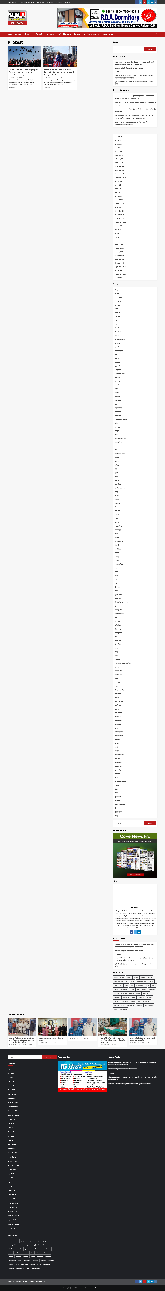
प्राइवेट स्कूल (118, 598)
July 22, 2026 (53, 1042)
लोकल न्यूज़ (118, 739)
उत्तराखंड (117, 385)
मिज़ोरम (116, 678)
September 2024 (120, 222)
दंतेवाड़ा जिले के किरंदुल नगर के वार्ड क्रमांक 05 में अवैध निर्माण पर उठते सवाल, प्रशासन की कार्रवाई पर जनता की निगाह (134, 77)
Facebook (11, 1282)
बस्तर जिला (117, 621)
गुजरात (116, 446)
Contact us (50, 2)
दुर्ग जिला (117, 537)
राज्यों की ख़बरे (37, 34)
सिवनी (116, 793)
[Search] (156, 34)
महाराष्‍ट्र (117, 667)
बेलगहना (117, 648)
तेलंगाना (117, 514)
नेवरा (116, 568)
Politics (117, 309)
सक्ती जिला (117, 758)
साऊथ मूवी (117, 774)
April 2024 (118, 241)
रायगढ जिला (118, 716)
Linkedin (39, 1282)
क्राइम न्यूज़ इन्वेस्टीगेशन (121, 419)
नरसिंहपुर (117, 556)
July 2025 (118, 185)
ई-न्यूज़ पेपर (118, 370)
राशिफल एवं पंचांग (119, 732)
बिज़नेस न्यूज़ (118, 629)
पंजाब (116, 583)
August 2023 (119, 270)
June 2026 (118, 144)
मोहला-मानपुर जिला (119, 690)
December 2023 (120, 255)
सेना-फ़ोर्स (117, 800)
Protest (18, 64)
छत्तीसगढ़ (26, 34)
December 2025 (120, 166)
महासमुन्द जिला (118, 671)
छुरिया (116, 473)
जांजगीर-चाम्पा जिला (120, 488)
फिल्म (116, 606)
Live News (118, 301)
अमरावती (117, 347)
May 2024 (118, 237)
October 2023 (119, 263)
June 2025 (118, 189)
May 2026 (118, 148)
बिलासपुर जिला (118, 633)
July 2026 (118, 140)
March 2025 (119, 200)
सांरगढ (116, 777)
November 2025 (120, 170)
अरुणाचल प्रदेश (119, 351)
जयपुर (116, 476)
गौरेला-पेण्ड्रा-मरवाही (120, 453)
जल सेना (117, 480)
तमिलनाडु (117, 499)
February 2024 (120, 248)
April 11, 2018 (21, 77)
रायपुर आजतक (118, 720)
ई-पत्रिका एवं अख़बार (90, 34)
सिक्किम (117, 785)
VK (45, 1282)
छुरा (116, 469)
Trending (118, 328)
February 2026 (120, 159)
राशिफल (117, 728)
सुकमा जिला (118, 796)
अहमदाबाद (117, 362)
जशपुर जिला (118, 484)
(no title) (118, 72)
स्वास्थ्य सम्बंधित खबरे (120, 804)
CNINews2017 (13, 77)
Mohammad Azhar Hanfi (15, 1044)
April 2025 (118, 196)
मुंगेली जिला (117, 682)
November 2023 (120, 259)
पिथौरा (116, 591)
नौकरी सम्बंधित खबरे (63, 34)
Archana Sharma (44, 1042)
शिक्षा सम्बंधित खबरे (119, 755)
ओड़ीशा (116, 389)
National (12, 64)
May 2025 (118, 192)
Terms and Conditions (27, 2)
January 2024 (119, 252)
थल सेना (117, 522)
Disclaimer (59, 2)
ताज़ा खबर (17, 34)
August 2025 (119, 181)
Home (10, 34)
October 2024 (119, 218)
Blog (116, 290)
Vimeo (32, 1282)
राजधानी (117, 697)
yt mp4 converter (121, 109)
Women (117, 335)
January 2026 (119, 162)
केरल (116, 404)
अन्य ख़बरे (50, 34)
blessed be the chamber (123, 96)
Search (116, 42)
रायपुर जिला (118, 724)
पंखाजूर (116, 575)
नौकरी (116, 572)
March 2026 (119, 155)
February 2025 (120, 203)
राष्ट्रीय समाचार (119, 735)
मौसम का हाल (118, 694)
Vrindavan (118, 332)
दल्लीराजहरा (118, 530)
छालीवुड (117, 465)
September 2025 (120, 177)
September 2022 (120, 274)
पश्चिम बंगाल (118, 587)
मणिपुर (116, 655)
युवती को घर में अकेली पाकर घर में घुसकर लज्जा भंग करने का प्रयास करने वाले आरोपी (134, 83)
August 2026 (119, 136)
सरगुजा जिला (118, 770)
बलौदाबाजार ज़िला (119, 614)
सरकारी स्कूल (118, 766)
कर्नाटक (117, 392)
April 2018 (118, 278)
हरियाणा (116, 808)
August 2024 (119, 226)
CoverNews (89, 1288)
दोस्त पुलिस (117, 545)
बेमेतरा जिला (118, 644)
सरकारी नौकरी (118, 762)
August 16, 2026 (26, 1044)
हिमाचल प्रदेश (118, 812)
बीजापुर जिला (118, 640)
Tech (116, 324)
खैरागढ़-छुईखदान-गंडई (120, 438)
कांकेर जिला (118, 400)
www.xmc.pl (119, 102)
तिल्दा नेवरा (117, 511)
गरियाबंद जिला (118, 442)
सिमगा (116, 789)
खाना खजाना (118, 427)
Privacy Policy (40, 2)
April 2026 (118, 151)
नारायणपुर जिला (119, 564)
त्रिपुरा (116, 518)
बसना (116, 617)
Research (118, 316)
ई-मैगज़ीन (117, 377)
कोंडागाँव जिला (118, 408)
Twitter (18, 1282)
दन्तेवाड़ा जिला (118, 526)
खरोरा (116, 423)
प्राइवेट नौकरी (118, 594)
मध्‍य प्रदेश (117, 659)
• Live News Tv (107, 34)
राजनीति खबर (118, 705)
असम (116, 354)
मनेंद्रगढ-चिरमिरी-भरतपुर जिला (123, 663)
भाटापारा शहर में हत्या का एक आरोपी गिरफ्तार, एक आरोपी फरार (130, 118)
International (48, 64)
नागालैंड (117, 560)
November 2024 (120, 215)
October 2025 (119, 174)
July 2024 (118, 229)
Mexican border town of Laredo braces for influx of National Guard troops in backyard (59, 72)
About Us (67, 2)
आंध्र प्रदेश (118, 366)
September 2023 (120, 267)
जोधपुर (116, 492)
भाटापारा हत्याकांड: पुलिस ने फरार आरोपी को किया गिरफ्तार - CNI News (133, 115)
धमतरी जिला (118, 549)
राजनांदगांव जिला (119, 701)
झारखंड (117, 495)
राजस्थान (117, 709)
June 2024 (118, 233)
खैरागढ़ (116, 434)
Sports (117, 320)
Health (117, 293)
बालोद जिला (118, 625)
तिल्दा (116, 507)
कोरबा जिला (118, 412)
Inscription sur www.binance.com (126, 122)
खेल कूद (117, 431)
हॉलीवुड (116, 816)
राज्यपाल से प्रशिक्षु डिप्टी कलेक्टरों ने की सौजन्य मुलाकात (129, 68)
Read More (12, 87)
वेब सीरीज (117, 747)
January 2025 (119, 207)
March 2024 (119, 244)
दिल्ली (116, 534)
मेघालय (116, 686)
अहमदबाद (117, 358)
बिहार (116, 636)
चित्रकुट (117, 457)
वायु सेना (117, 743)
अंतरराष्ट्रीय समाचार (120, 339)
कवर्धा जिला (117, 396)
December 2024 (120, 211)
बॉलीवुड (116, 652)
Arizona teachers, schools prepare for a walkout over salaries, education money (23, 72)
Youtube (25, 1282)
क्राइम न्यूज (118, 415)
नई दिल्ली (117, 553)
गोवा (116, 450)
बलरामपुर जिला (118, 610)
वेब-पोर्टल (77, 34)
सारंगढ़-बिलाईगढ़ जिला (120, 781)
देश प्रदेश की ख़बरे (119, 541)
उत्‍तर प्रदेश (118, 381)
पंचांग (116, 579)
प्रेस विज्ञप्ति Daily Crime (121, 602)
